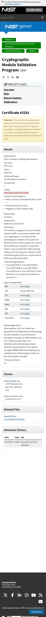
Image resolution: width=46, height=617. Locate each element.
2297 (28, 309)
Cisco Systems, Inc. (12, 381)
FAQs (6, 93)
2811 (28, 304)
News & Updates (12, 98)
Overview (9, 89)
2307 (28, 318)
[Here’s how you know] (23, 3)
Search (32, 51)
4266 (28, 286)
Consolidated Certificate (14, 419)
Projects (9, 39)
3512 (28, 313)
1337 (28, 300)
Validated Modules (13, 51)
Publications (10, 102)
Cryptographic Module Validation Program (20, 45)
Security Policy (10, 416)
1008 (28, 295)
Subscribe (36, 611)
